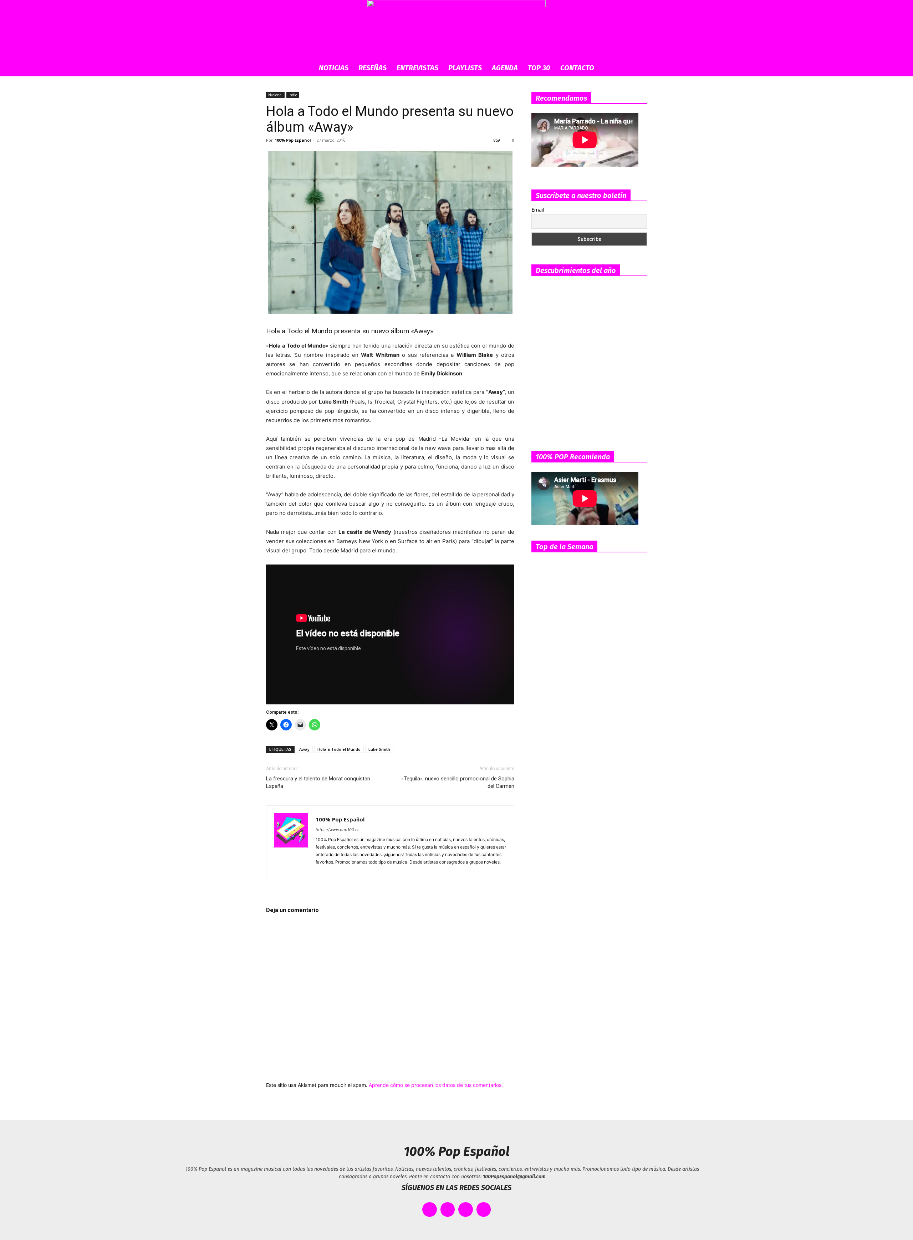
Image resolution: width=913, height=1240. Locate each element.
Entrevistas (417, 68)
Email (537, 209)
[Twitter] (373, 874)
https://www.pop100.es (337, 829)
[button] (638, 68)
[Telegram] (360, 874)
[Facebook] (321, 874)
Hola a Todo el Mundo (339, 749)
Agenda (505, 68)
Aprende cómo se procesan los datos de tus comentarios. (436, 1085)
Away (304, 749)
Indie (293, 94)
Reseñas (372, 68)
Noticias (333, 68)
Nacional (275, 94)
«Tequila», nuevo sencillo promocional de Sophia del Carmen (457, 782)
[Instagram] (334, 874)
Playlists (465, 68)
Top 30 (539, 68)
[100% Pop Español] (456, 29)
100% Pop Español (293, 140)
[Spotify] (347, 874)
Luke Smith (379, 749)
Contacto (577, 68)
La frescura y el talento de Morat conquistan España (318, 782)
